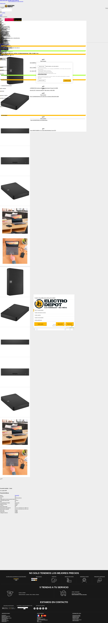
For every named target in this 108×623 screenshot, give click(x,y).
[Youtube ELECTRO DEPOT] (46, 608)
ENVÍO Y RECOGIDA (75, 591)
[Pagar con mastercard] (34, 578)
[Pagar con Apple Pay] (36, 578)
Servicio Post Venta (5, 620)
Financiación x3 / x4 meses (6, 617)
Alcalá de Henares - (22, 594)
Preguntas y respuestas (6, 616)
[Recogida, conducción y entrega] (63, 595)
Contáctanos (4, 615)
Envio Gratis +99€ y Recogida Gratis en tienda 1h (9, 0)
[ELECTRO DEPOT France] (38, 616)
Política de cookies (76, 617)
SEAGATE (17, 495)
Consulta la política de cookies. (42, 74)
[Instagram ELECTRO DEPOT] (35, 608)
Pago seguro (39, 576)
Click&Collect (4, 619)
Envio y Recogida (5, 618)
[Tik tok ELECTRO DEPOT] (37, 608)
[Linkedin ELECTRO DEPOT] (43, 608)
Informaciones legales (76, 615)
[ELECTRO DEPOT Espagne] (44, 616)
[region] (54, 72)
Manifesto (39, 618)
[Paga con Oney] (34, 580)
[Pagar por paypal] (32, 580)
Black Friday (39, 621)
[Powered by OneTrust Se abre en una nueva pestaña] (70, 327)
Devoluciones (4, 621)
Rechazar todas (41, 66)
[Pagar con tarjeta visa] (32, 578)
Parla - (31, 594)
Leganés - (28, 594)
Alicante (37, 594)
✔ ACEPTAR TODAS (67, 80)
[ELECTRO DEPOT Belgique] (41, 616)
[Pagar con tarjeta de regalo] (36, 580)
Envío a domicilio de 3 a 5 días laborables (15, 1)
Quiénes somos (2, 3)
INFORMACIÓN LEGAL (77, 613)
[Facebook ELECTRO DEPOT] (40, 608)
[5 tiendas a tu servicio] (10, 596)
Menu (1, 15)
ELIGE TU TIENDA (22, 592)
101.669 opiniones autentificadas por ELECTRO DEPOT (16, 576)
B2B (38, 620)
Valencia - (34, 594)
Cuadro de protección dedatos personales (77, 620)
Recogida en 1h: (79, 594)
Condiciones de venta (76, 616)
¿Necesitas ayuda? (6, 613)
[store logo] (9, 7)
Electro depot (40, 613)
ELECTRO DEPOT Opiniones (42, 619)
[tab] (54, 310)
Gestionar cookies (75, 618)
